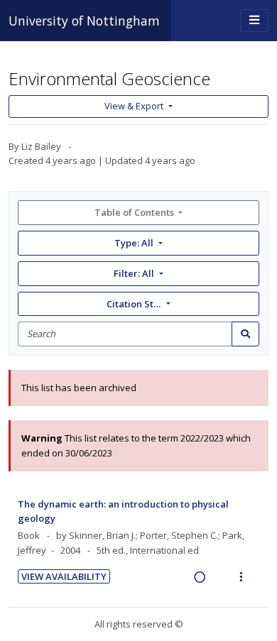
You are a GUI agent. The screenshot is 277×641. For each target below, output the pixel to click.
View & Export (133, 105)
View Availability (64, 576)
